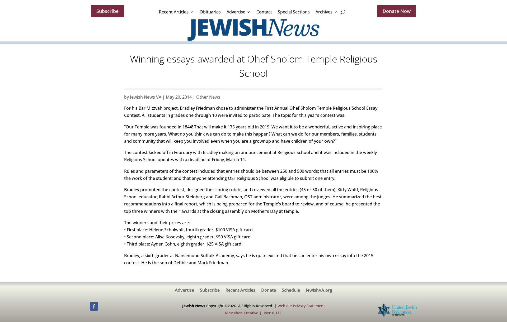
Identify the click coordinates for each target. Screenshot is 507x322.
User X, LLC (272, 312)
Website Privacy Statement (301, 305)
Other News (208, 97)
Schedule (291, 290)
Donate (268, 290)
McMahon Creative (241, 312)
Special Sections (294, 12)
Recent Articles (174, 12)
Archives (324, 12)
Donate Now (397, 11)
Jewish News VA (145, 97)
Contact (264, 12)
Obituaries (210, 12)
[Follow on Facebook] (94, 306)
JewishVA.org (319, 290)
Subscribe (107, 11)
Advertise (236, 12)
